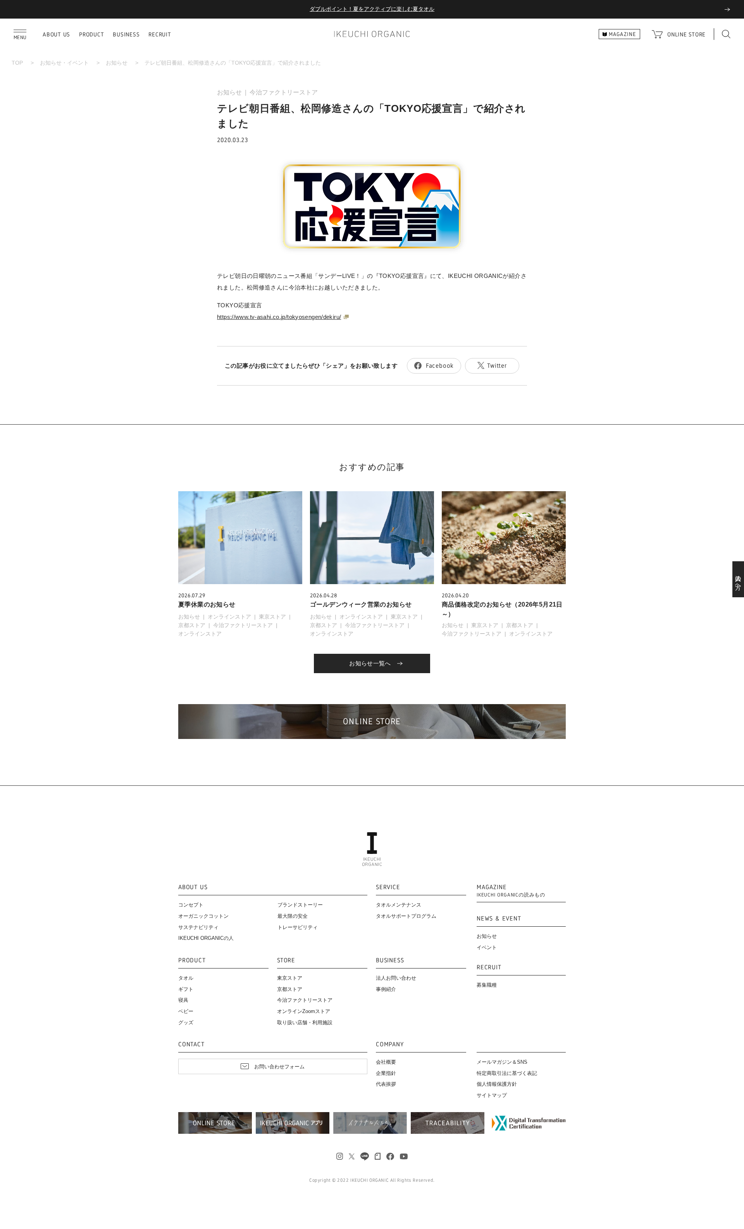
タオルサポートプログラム (406, 916)
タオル (185, 978)
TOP (17, 63)
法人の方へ (738, 579)
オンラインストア (229, 617)
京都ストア (191, 625)
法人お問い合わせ (396, 978)
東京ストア (272, 617)
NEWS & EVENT (499, 918)
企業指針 (386, 1073)
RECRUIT (159, 34)
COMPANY (390, 1044)
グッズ (185, 1022)
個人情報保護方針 (497, 1084)
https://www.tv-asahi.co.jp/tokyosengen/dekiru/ (279, 317)
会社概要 (386, 1062)
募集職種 (487, 985)
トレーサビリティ (297, 927)
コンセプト (190, 905)
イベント (487, 947)
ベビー (185, 1011)
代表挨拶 (386, 1084)
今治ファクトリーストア (284, 92)
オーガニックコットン (203, 916)
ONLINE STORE (686, 34)
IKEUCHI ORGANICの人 (206, 938)
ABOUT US (56, 34)
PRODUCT (91, 34)
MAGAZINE (511, 891)
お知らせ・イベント (64, 63)
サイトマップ (492, 1095)
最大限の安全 (292, 916)
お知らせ (116, 63)
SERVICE (388, 887)
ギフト (185, 989)
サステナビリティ (198, 927)
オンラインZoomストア (303, 1011)
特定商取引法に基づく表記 (507, 1073)
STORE (286, 960)
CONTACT (191, 1044)
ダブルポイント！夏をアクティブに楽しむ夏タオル (372, 9)
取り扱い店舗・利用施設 (304, 1022)
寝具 (183, 1000)
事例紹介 (386, 989)
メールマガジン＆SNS (502, 1062)
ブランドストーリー (300, 905)
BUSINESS (126, 34)
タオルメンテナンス (398, 905)
